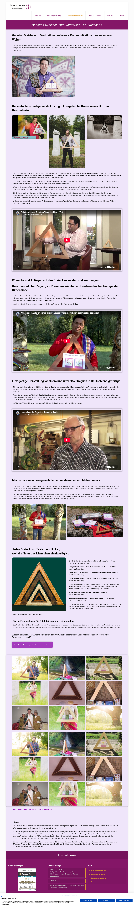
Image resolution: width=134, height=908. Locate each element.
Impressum (95, 882)
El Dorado (53, 881)
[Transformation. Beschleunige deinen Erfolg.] (20, 6)
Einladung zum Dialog (98, 871)
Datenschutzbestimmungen (69, 895)
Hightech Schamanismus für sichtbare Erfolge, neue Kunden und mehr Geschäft (67, 886)
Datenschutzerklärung (98, 878)
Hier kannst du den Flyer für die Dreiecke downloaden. (33, 809)
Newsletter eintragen (98, 874)
